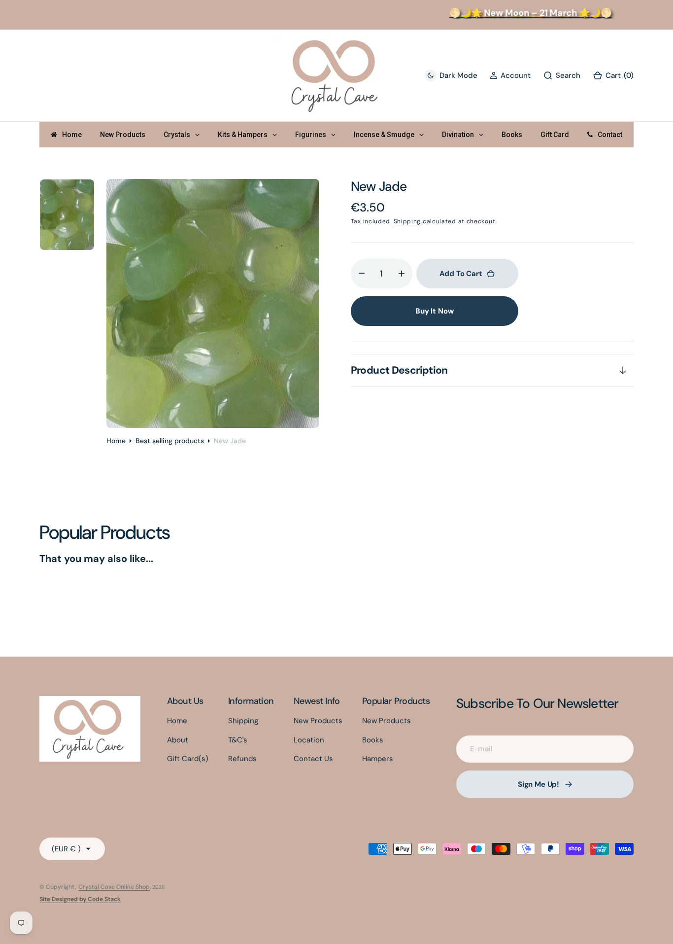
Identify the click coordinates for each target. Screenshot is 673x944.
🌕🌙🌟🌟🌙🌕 (522, 13)
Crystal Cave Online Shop (114, 887)
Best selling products (169, 440)
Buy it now (434, 311)
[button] (510, 75)
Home (116, 440)
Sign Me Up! (538, 784)
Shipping (407, 221)
